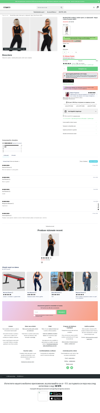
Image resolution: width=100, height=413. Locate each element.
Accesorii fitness (51, 12)
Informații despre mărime (68, 58)
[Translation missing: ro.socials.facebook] (71, 367)
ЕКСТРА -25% (62, 12)
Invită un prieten (89, 326)
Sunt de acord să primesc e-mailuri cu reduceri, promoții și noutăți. (44, 316)
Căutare (61, 7)
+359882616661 (72, 361)
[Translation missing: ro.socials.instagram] (67, 367)
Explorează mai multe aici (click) (27, 361)
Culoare (66, 43)
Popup (74, 58)
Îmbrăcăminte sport (39, 12)
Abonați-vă (61, 312)
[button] (66, 67)
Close (98, 1)
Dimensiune (65, 49)
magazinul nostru (76, 116)
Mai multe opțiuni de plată (68, 84)
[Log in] (94, 7)
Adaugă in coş (82, 68)
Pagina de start (5, 15)
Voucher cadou (27, 351)
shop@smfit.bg (71, 358)
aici (43, 353)
